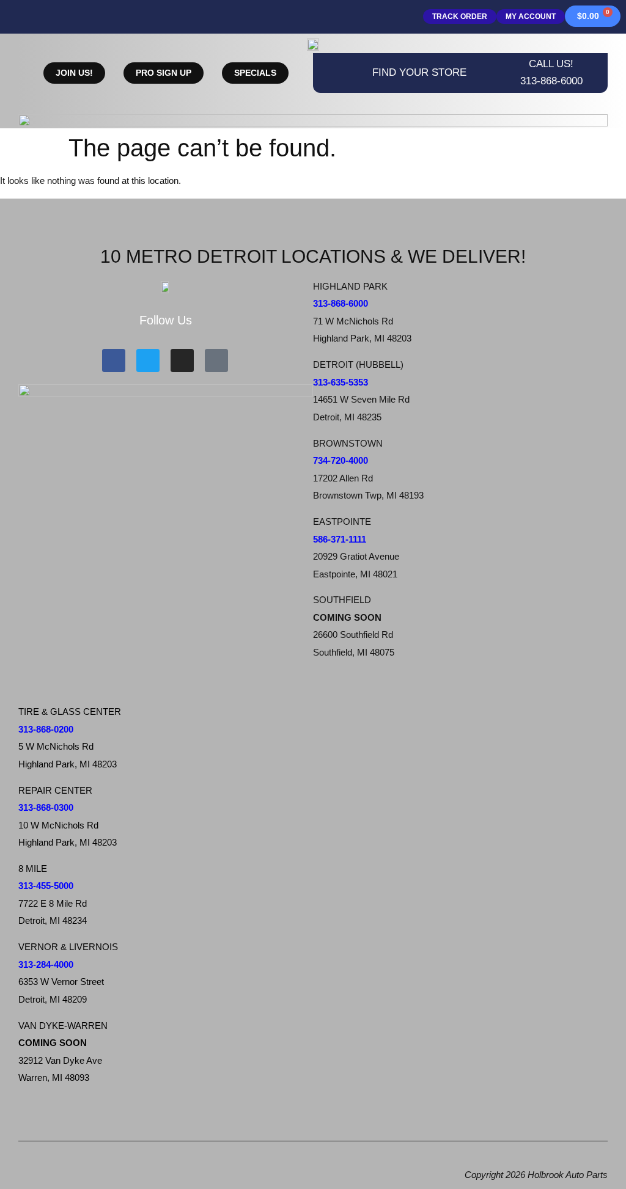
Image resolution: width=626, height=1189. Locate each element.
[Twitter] (148, 360)
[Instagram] (182, 360)
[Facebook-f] (113, 360)
